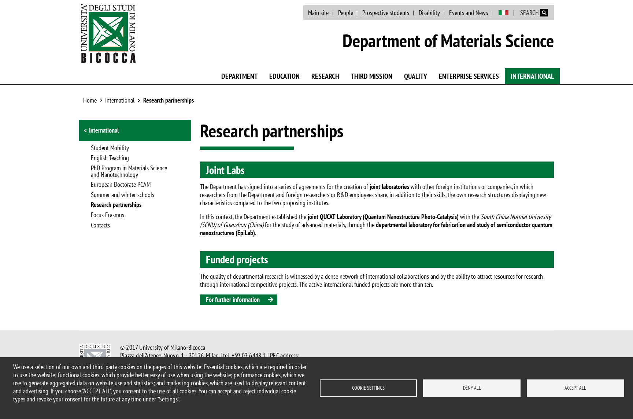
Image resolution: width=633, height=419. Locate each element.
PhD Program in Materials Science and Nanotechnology (129, 172)
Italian (503, 13)
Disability (429, 12)
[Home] (108, 33)
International (532, 76)
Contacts (100, 225)
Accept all (575, 388)
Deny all (472, 388)
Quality (415, 76)
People (345, 12)
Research (325, 76)
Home (90, 100)
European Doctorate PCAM (121, 185)
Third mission (371, 76)
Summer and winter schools (122, 195)
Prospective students (385, 12)
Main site (318, 12)
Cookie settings (368, 388)
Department (239, 76)
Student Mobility (110, 148)
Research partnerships (168, 100)
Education (284, 76)
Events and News (468, 12)
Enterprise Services (469, 76)
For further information (233, 299)
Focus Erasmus (107, 215)
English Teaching (110, 158)
